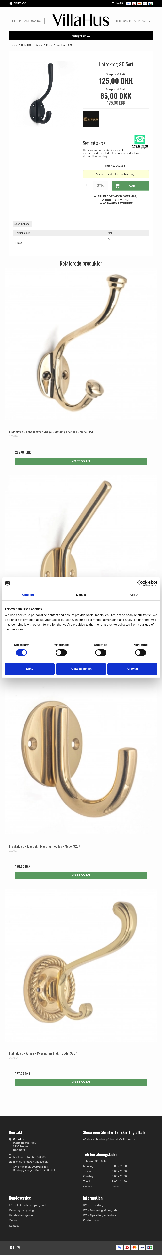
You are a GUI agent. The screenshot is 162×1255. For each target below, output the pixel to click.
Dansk (119, 3)
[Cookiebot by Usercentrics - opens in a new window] (140, 583)
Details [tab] (81, 594)
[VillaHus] (80, 20)
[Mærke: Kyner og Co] (93, 121)
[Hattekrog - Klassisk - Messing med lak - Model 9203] (81, 551)
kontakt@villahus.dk (35, 1161)
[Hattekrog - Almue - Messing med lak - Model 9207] (81, 965)
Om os (13, 1220)
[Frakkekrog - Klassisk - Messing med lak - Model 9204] (81, 758)
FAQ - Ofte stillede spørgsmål (27, 1205)
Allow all (132, 668)
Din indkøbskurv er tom (130, 21)
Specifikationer (22, 224)
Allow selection (81, 668)
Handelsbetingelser (21, 1215)
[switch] (61, 652)
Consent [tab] (28, 594)
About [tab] (134, 594)
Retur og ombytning (21, 1210)
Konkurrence (91, 1220)
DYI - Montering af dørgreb (100, 1210)
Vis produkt (81, 461)
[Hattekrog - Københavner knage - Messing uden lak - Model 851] (81, 344)
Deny (29, 668)
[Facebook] (12, 1247)
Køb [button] (132, 185)
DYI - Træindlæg (93, 1205)
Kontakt (14, 1225)
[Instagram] (18, 1247)
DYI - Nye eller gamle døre (99, 1215)
